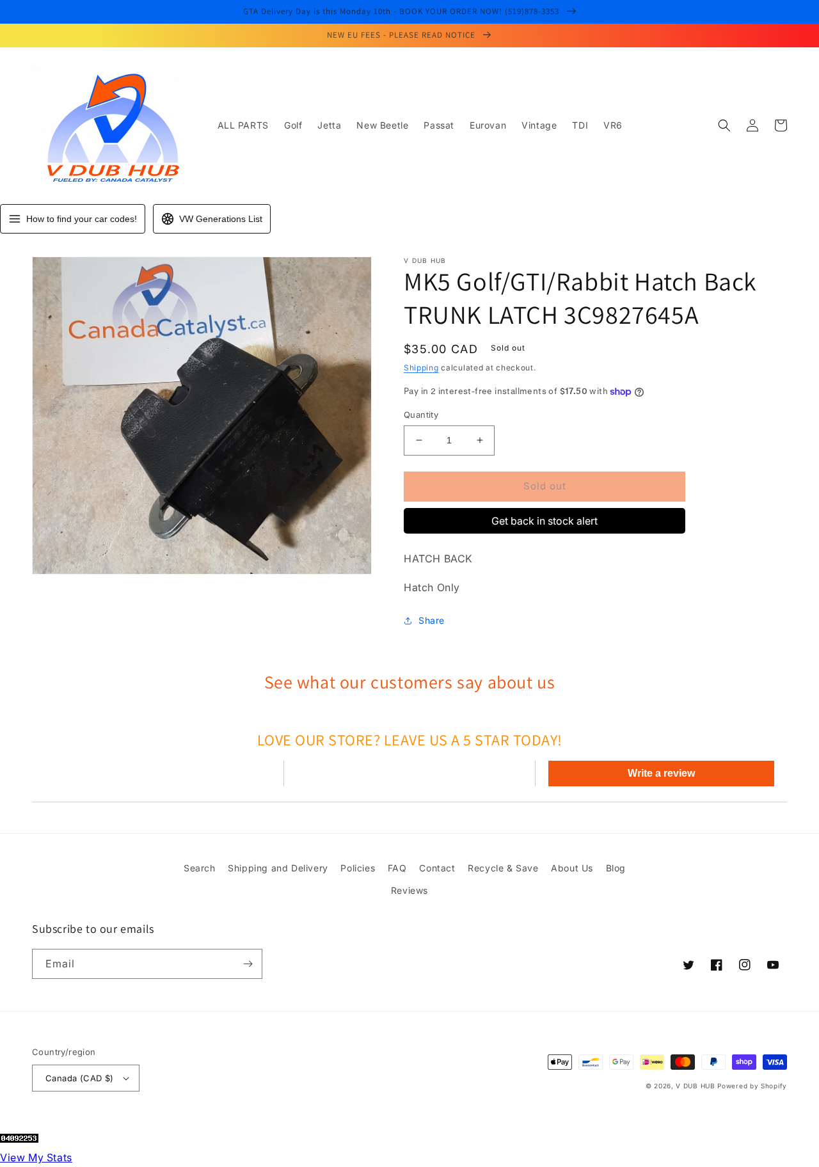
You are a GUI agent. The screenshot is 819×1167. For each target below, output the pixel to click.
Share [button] (431, 620)
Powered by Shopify (752, 1086)
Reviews (409, 890)
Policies (357, 867)
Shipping (421, 367)
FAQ (397, 867)
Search (200, 867)
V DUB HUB (695, 1086)
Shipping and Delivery (278, 867)
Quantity (421, 414)
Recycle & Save (503, 867)
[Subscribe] (248, 964)
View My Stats (36, 1157)
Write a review (661, 773)
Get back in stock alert (544, 520)
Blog (616, 867)
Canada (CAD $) (79, 1078)
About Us (572, 867)
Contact (437, 867)
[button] (724, 125)
